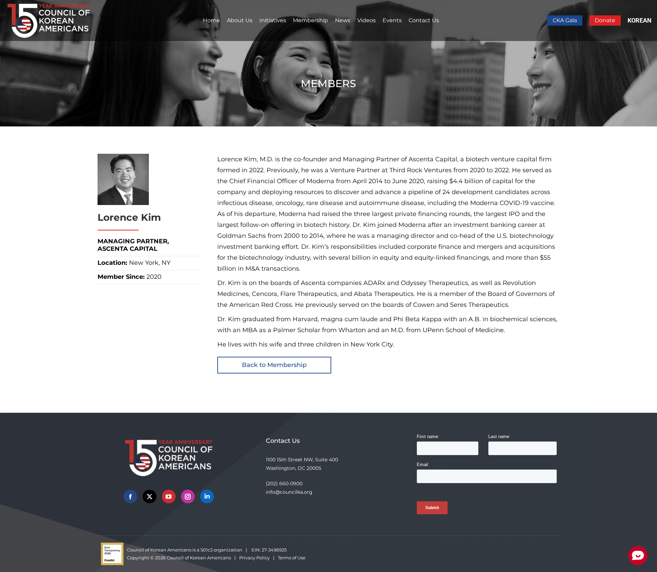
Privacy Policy (254, 557)
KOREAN (640, 20)
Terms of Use (292, 557)
